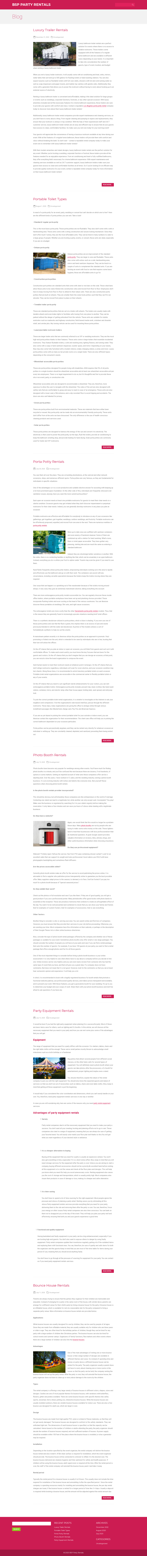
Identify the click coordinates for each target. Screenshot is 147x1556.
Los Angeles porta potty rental (94, 106)
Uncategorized (59, 37)
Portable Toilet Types (50, 199)
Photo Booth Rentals (49, 755)
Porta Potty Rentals (48, 462)
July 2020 (99, 1534)
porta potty (72, 257)
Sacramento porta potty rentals (86, 611)
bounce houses (78, 1340)
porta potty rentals (40, 525)
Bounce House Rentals (51, 1285)
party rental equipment (102, 1103)
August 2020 (101, 1530)
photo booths (86, 826)
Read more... (108, 184)
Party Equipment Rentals (53, 1011)
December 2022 (102, 1527)
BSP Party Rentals (31, 4)
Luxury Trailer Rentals (50, 30)
